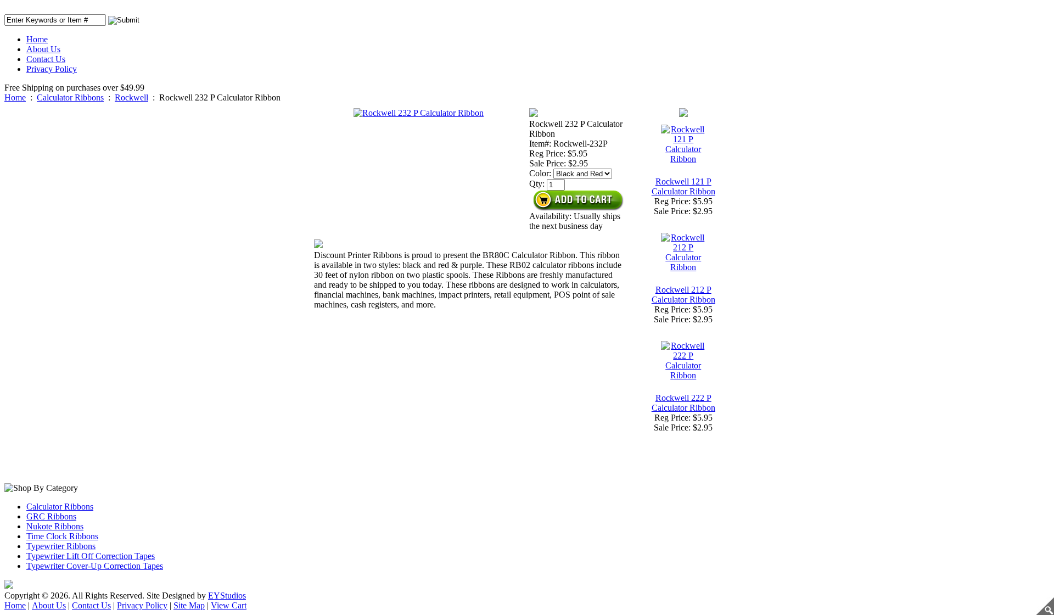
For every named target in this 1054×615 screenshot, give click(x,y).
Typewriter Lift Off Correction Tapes (90, 556)
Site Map (189, 605)
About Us (43, 49)
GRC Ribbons (51, 516)
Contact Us (45, 59)
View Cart (228, 605)
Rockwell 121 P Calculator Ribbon (683, 186)
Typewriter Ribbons (61, 546)
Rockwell (131, 97)
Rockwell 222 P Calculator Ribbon (683, 402)
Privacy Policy (51, 69)
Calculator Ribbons (70, 97)
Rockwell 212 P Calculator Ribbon (683, 294)
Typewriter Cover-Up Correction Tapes (94, 566)
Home (37, 39)
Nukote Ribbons (54, 526)
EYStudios (227, 595)
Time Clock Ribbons (62, 536)
